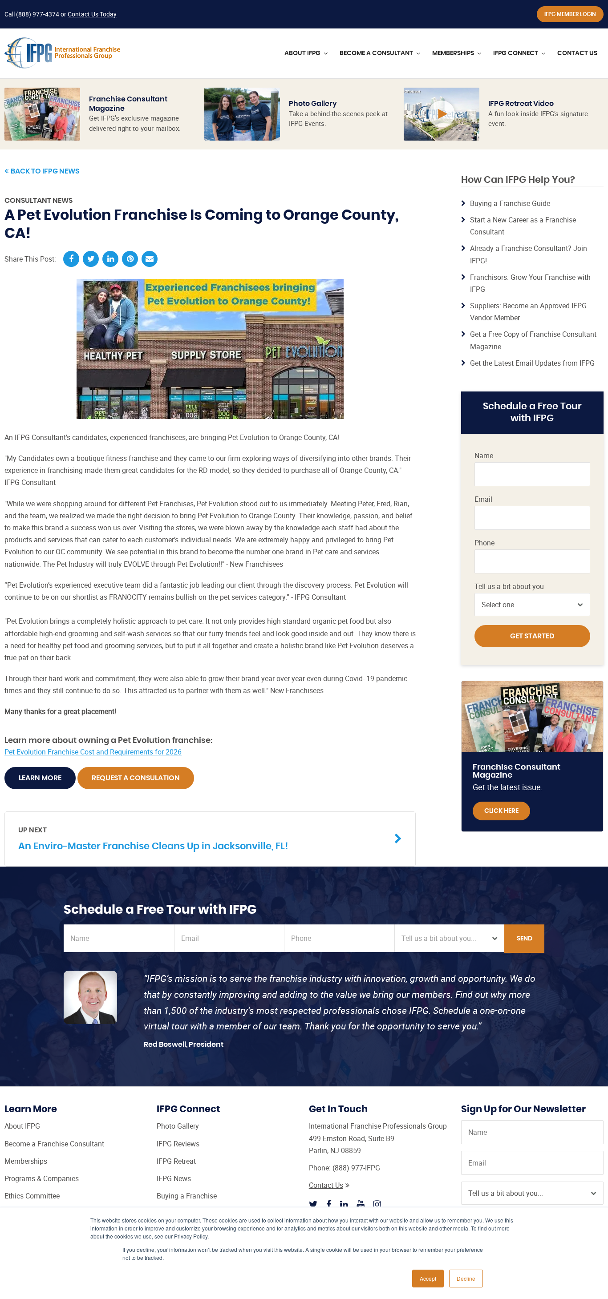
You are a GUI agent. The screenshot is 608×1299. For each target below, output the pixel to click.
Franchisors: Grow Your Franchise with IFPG (530, 283)
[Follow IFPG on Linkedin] (344, 1204)
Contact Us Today (92, 14)
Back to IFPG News (45, 171)
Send (524, 939)
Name (483, 456)
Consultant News (38, 200)
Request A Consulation (136, 778)
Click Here (501, 811)
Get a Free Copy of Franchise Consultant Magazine (533, 340)
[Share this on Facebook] (71, 259)
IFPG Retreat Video (521, 103)
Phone (484, 543)
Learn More (40, 778)
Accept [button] (428, 1278)
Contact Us (326, 1185)
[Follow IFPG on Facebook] (329, 1204)
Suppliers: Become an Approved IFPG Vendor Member (528, 312)
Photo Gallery (313, 103)
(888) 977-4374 (37, 14)
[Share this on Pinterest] (130, 259)
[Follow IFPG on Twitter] (313, 1204)
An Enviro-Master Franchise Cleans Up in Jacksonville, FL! (153, 839)
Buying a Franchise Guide (510, 203)
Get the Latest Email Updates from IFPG (532, 363)
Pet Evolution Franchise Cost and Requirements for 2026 (93, 752)
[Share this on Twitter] (91, 259)
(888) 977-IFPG (356, 1168)
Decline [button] (466, 1278)
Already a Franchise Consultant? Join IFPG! (528, 254)
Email (483, 499)
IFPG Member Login (570, 14)
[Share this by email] (150, 259)
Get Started (532, 636)
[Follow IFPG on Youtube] (361, 1204)
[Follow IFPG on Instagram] (377, 1204)
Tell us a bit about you (509, 586)
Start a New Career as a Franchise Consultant (523, 226)
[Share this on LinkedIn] (110, 259)
